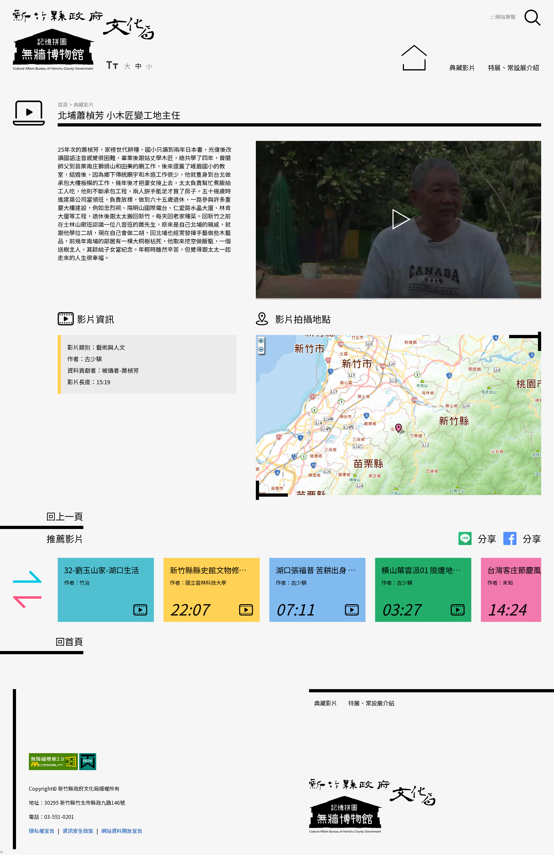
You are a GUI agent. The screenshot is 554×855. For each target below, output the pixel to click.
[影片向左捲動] (27, 577)
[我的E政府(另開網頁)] (87, 762)
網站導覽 (505, 16)
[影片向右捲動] (27, 602)
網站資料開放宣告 (121, 831)
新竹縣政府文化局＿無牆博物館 (83, 40)
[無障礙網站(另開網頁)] (53, 762)
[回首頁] (419, 58)
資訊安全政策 (78, 831)
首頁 (63, 104)
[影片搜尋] (533, 18)
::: (492, 16)
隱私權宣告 (42, 831)
